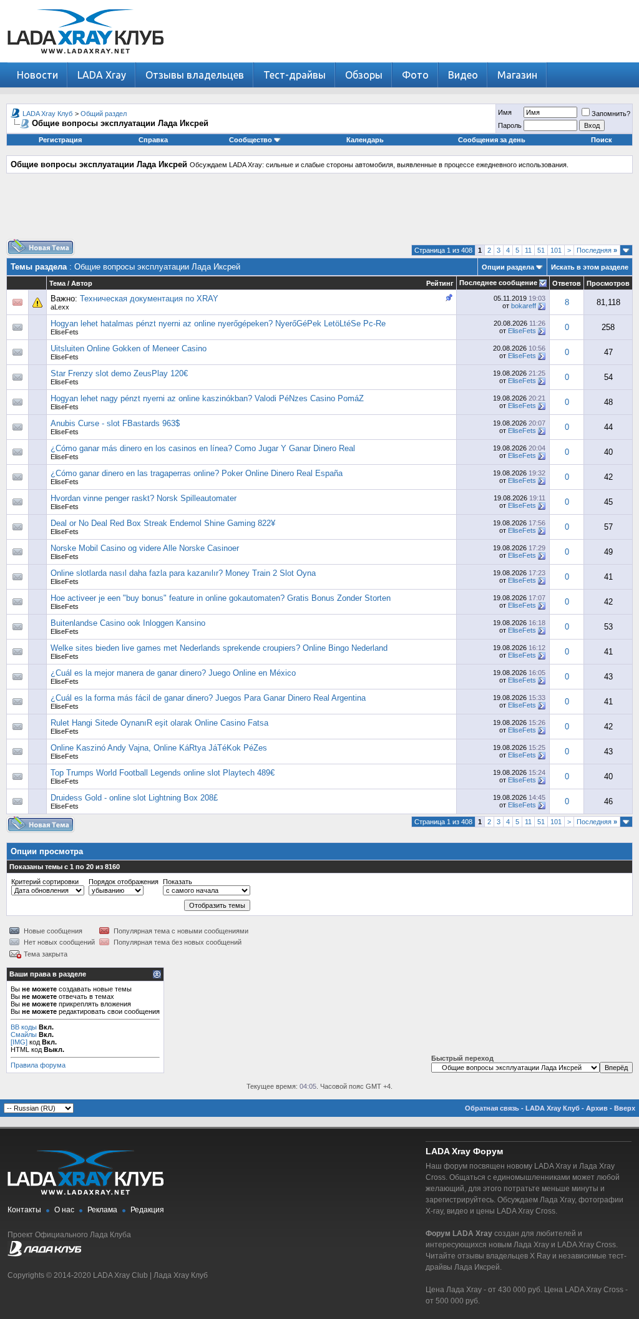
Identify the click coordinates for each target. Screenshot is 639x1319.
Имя (505, 112)
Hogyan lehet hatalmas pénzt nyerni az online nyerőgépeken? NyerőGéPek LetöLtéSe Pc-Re (218, 323)
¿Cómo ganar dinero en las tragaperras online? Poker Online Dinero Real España (197, 473)
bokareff (523, 305)
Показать (177, 881)
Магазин (517, 74)
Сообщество (250, 140)
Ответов (566, 283)
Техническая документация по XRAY (149, 298)
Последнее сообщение (498, 282)
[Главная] (85, 59)
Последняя (597, 250)
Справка (153, 140)
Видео (463, 74)
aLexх (60, 307)
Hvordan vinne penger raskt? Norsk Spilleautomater (144, 498)
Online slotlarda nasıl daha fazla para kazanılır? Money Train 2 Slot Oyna (183, 573)
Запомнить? (611, 113)
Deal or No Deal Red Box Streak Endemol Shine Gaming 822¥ (163, 523)
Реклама (102, 1209)
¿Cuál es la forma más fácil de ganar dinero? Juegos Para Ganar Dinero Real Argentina (208, 698)
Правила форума (38, 1065)
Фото (415, 74)
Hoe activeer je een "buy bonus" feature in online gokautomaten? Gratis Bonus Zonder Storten (221, 598)
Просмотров (608, 283)
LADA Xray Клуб (47, 113)
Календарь (365, 140)
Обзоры (364, 74)
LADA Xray (101, 74)
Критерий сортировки (45, 881)
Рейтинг (440, 283)
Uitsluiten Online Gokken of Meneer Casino (129, 348)
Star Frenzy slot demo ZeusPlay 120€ (119, 373)
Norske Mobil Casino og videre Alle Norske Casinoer (145, 548)
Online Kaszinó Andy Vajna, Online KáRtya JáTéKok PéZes (159, 747)
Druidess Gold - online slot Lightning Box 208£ (134, 797)
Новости (37, 74)
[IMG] (19, 1042)
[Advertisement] (319, 211)
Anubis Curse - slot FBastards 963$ (115, 423)
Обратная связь (492, 1108)
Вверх (624, 1108)
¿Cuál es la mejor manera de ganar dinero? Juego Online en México (173, 673)
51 (541, 250)
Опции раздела (508, 267)
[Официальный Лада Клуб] (44, 1254)
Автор (81, 283)
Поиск (601, 140)
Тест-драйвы (294, 74)
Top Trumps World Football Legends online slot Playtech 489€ (163, 772)
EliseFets (65, 332)
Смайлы (24, 1034)
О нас (64, 1209)
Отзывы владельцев (194, 74)
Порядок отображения (124, 881)
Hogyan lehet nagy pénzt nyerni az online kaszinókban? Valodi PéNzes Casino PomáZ (207, 398)
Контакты (24, 1209)
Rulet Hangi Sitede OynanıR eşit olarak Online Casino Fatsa (159, 723)
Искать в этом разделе (589, 267)
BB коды (24, 1027)
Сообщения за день (491, 140)
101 (556, 250)
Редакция (147, 1209)
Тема (57, 283)
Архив (597, 1108)
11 (528, 250)
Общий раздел (103, 113)
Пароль (510, 125)
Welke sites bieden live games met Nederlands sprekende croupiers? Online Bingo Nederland (219, 648)
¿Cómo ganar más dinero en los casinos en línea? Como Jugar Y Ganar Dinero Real (203, 448)
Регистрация (60, 140)
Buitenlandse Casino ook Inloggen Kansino (128, 623)
